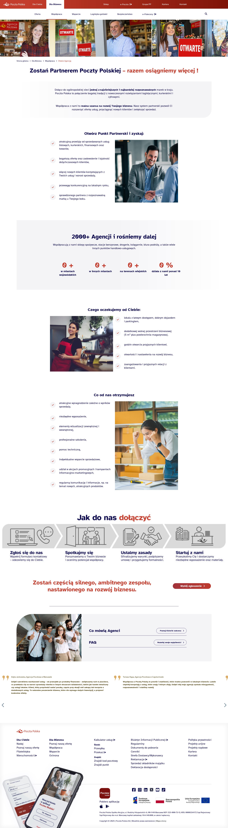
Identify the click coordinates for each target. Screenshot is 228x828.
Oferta (37, 14)
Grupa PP (146, 4)
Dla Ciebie (37, 4)
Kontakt (183, 4)
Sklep (106, 4)
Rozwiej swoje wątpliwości (169, 642)
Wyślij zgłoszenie (191, 586)
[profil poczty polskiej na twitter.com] (151, 790)
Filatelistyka (23, 751)
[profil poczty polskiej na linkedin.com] (145, 790)
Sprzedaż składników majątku (148, 763)
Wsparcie (76, 14)
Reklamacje (137, 759)
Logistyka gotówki (98, 14)
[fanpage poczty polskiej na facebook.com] (134, 790)
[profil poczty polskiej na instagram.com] (140, 790)
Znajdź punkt (101, 764)
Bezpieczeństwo (124, 14)
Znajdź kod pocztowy (106, 760)
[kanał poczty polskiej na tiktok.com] (163, 790)
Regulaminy (137, 743)
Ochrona (54, 755)
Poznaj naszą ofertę (28, 747)
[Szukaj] (206, 14)
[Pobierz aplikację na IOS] (101, 806)
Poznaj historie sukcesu (170, 631)
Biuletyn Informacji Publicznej (148, 739)
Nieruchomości (25, 755)
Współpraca (56, 14)
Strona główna (22, 61)
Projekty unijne (196, 743)
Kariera (165, 4)
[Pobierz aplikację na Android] (107, 806)
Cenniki (135, 751)
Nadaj (20, 743)
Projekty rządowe (198, 747)
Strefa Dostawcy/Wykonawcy (147, 755)
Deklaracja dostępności (144, 767)
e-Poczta (124, 4)
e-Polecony (147, 14)
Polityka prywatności (199, 739)
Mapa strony (161, 821)
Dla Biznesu (55, 4)
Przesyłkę (99, 748)
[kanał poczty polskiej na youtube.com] (157, 790)
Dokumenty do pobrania (144, 747)
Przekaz (98, 752)
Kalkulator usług (103, 739)
